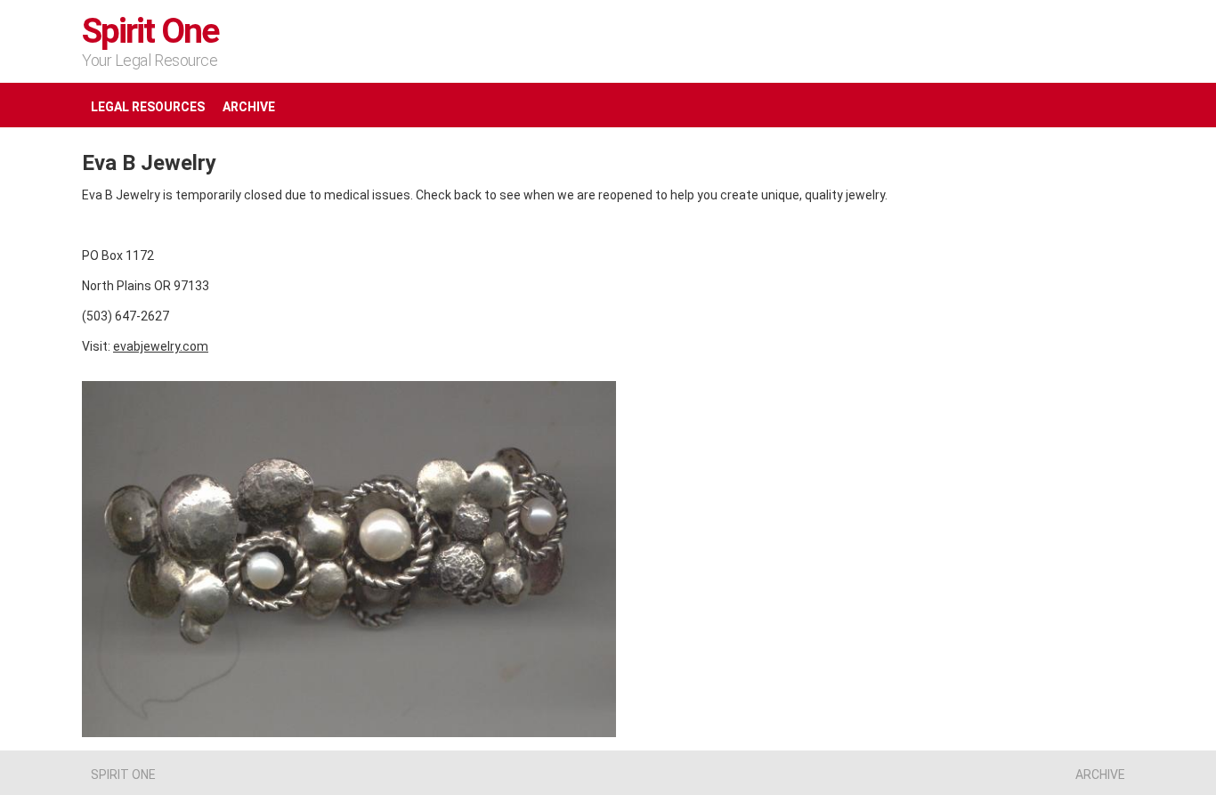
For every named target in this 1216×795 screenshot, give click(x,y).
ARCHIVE (249, 107)
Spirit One (150, 31)
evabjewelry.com (160, 346)
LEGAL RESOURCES (148, 107)
